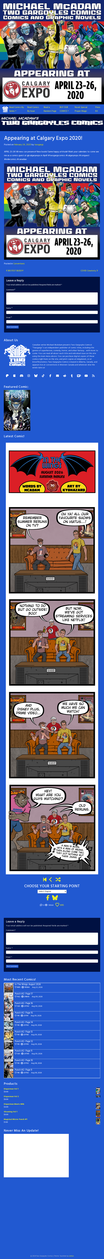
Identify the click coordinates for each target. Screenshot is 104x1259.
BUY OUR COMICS (64, 109)
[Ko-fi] (79, 376)
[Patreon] (7, 376)
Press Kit (97, 109)
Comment (10, 290)
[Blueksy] (36, 376)
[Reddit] (64, 376)
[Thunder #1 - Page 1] (44, 880)
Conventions (19, 263)
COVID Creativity (89, 271)
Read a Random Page (50, 109)
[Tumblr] (71, 376)
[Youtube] (86, 376)
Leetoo (71, 1256)
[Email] (57, 376)
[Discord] (21, 376)
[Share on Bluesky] (55, 898)
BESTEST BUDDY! (15, 271)
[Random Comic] (58, 880)
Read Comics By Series (16, 109)
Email (8, 317)
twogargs (38, 144)
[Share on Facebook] (47, 898)
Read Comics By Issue (33, 109)
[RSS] (93, 376)
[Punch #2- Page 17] (50, 880)
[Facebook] (50, 376)
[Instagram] (28, 376)
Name (8, 308)
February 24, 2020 (22, 144)
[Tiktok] (43, 376)
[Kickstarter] (14, 376)
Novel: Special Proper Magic (81, 109)
